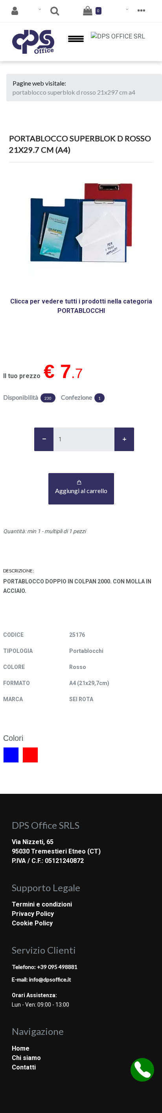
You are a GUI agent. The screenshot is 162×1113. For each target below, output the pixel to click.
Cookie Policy (32, 923)
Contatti (24, 1067)
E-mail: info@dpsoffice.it (41, 979)
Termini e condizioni (42, 904)
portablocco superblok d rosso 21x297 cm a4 (74, 92)
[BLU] (11, 755)
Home (20, 1048)
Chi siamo (26, 1058)
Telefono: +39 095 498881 (44, 966)
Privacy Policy (33, 913)
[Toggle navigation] (76, 42)
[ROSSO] (30, 755)
